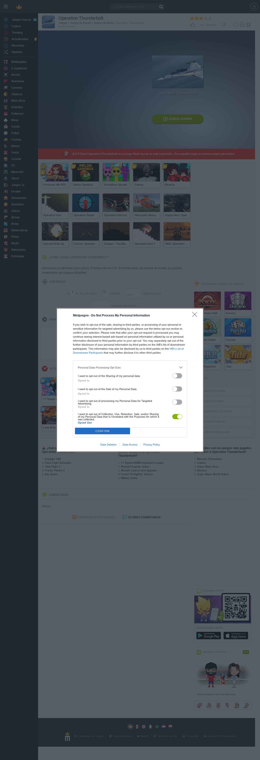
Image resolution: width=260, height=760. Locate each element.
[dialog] (130, 380)
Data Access (130, 444)
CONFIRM (103, 431)
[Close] (195, 315)
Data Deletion (108, 444)
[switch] (177, 375)
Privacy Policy (151, 444)
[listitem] (130, 367)
